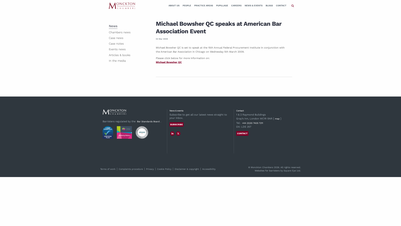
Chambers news (119, 32)
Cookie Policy (164, 169)
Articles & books (119, 55)
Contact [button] (242, 133)
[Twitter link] (178, 133)
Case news (116, 38)
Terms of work (107, 169)
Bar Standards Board (148, 121)
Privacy (150, 169)
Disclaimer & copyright (187, 169)
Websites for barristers (267, 170)
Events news (117, 49)
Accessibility (209, 169)
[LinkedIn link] (172, 133)
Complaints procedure (131, 169)
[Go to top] (395, 210)
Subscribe (176, 124)
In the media (117, 60)
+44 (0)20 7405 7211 (252, 123)
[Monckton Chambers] (122, 5)
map (277, 118)
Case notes (116, 43)
